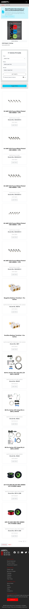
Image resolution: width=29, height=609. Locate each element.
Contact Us (9, 591)
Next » (9, 544)
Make (4, 61)
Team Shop (10, 578)
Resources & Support (12, 565)
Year (4, 56)
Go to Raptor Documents (8, 16)
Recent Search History (10, 77)
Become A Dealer (11, 571)
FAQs (8, 589)
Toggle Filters (14, 86)
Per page (20, 541)
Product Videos (11, 563)
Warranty (9, 577)
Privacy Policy (10, 607)
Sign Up (12, 599)
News (8, 585)
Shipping (9, 575)
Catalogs (9, 573)
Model (4, 67)
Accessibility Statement (21, 607)
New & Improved (11, 561)
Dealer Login (10, 569)
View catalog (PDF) (6, 44)
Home (2, 5)
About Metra (10, 583)
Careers (9, 587)
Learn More (14, 125)
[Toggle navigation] (26, 2)
